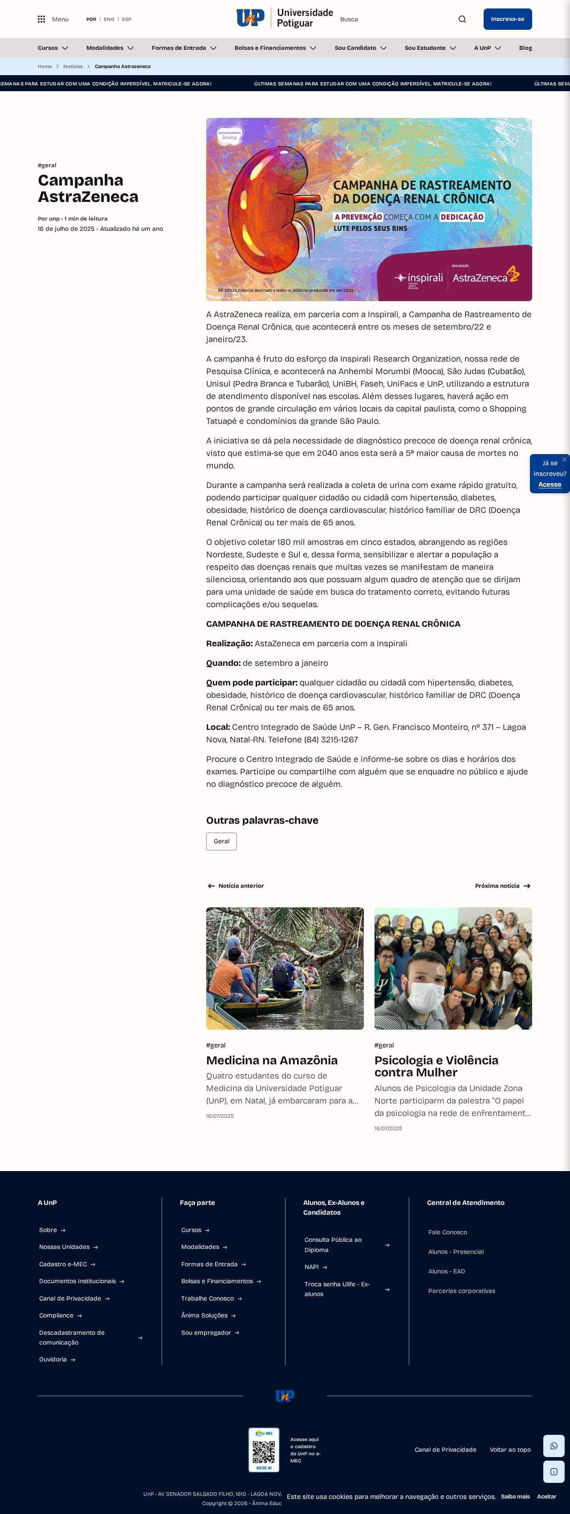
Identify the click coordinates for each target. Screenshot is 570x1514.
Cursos (48, 48)
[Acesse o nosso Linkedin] (84, 1450)
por (91, 19)
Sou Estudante (425, 48)
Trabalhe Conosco (207, 1298)
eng (109, 19)
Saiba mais (515, 1496)
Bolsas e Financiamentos (270, 48)
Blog (525, 48)
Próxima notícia (497, 886)
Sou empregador (206, 1333)
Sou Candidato (355, 48)
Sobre (48, 1230)
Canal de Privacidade (70, 1298)
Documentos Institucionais (77, 1281)
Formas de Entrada (179, 48)
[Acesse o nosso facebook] (41, 1450)
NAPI (312, 1267)
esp (126, 19)
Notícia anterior (241, 886)
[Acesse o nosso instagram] (62, 1450)
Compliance (56, 1315)
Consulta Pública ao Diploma (333, 1244)
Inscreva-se (508, 19)
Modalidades (104, 48)
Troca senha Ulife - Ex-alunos (337, 1289)
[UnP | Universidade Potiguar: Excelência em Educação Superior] (285, 19)
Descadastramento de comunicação (72, 1337)
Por (73, 218)
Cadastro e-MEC (63, 1264)
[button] (554, 1446)
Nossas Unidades (64, 1247)
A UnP (482, 48)
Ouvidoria (53, 1359)
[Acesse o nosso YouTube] (126, 1450)
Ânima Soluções (204, 1315)
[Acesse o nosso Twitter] (105, 1450)
